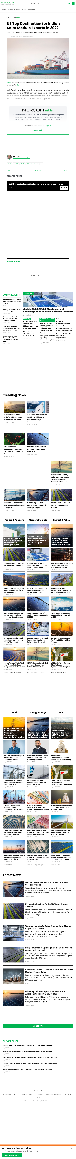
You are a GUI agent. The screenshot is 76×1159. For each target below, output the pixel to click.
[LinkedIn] (42, 1090)
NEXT (66, 170)
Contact (31, 1094)
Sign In (48, 126)
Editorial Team (19, 1094)
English (33, 3)
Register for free (38, 130)
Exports (16, 163)
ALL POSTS (38, 170)
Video (24, 9)
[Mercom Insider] (13, 18)
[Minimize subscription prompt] (72, 1149)
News (4, 9)
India (22, 163)
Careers (41, 1094)
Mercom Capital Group (55, 1094)
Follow (9, 82)
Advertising (7, 1094)
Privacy (70, 1094)
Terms (38, 1097)
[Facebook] (34, 1090)
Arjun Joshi (19, 36)
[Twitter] (38, 1090)
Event (18, 9)
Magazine (31, 9)
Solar (36, 163)
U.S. (41, 163)
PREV (10, 170)
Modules (29, 163)
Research (11, 9)
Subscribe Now (12, 1155)
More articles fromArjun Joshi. (21, 158)
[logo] (7, 3)
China (9, 163)
